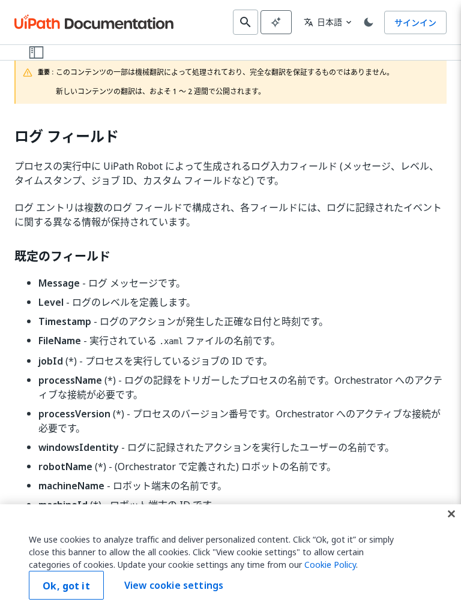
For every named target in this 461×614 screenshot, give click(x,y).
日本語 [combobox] (323, 22)
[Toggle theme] (368, 22)
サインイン (415, 22)
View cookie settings (173, 585)
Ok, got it (66, 586)
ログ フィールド (66, 136)
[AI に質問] (276, 22)
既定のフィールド (62, 256)
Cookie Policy (330, 564)
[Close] (451, 513)
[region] (230, 559)
